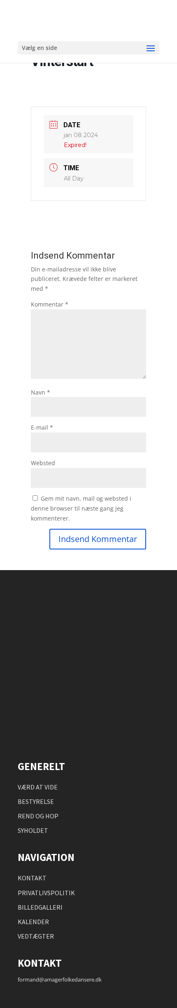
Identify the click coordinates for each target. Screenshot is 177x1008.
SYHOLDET (33, 830)
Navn (40, 392)
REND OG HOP (38, 816)
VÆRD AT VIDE (38, 787)
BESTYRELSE (36, 801)
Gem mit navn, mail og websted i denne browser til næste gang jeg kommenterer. (81, 508)
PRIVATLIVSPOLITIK (46, 893)
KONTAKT (32, 878)
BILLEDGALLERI (40, 907)
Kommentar (49, 304)
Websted (43, 463)
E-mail (42, 427)
